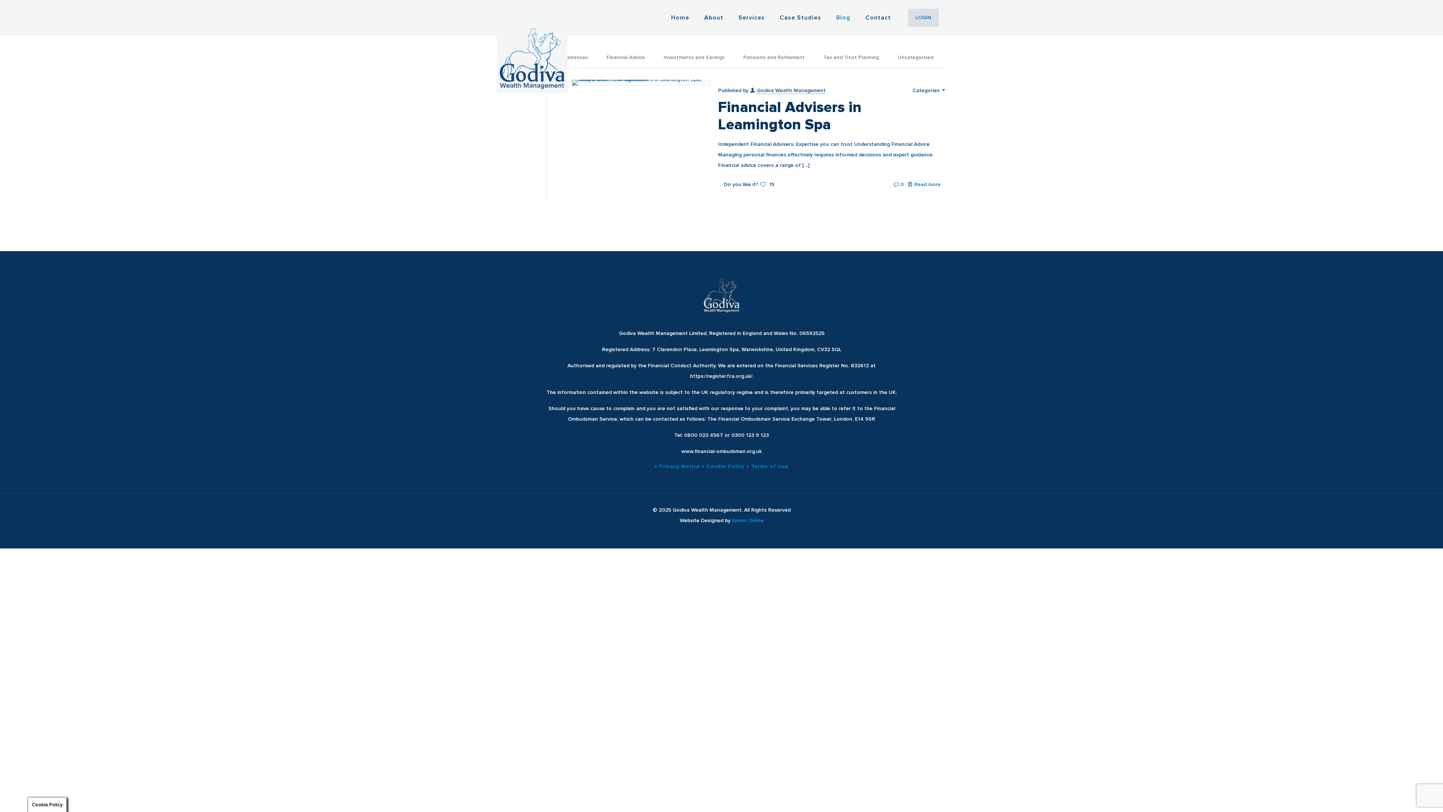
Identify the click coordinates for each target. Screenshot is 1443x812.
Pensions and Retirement (774, 57)
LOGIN (923, 17)
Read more (927, 184)
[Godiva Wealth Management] (532, 46)
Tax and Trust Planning (851, 57)
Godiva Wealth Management (791, 90)
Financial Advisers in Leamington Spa (790, 116)
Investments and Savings (694, 57)
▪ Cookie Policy (723, 466)
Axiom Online (748, 520)
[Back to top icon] (1407, 796)
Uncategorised (915, 57)
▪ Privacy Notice (677, 466)
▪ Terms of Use (767, 466)
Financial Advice (626, 57)
